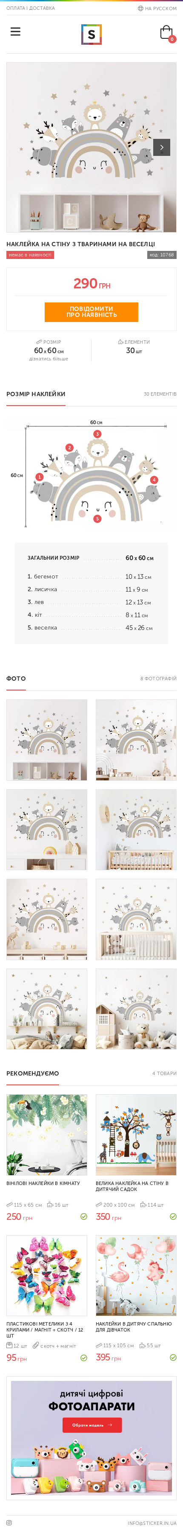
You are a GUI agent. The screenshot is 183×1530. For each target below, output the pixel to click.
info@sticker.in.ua (152, 1523)
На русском (161, 9)
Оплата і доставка (30, 8)
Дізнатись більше (48, 359)
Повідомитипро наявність (91, 312)
